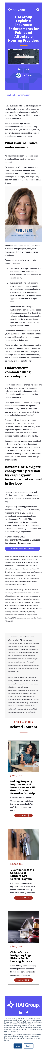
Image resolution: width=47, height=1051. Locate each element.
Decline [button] (28, 1046)
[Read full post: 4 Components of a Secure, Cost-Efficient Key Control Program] (23, 844)
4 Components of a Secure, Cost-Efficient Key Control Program (22, 874)
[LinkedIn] (20, 1012)
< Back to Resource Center (17, 95)
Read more (22, 815)
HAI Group (27, 75)
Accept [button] (18, 1046)
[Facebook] (27, 1012)
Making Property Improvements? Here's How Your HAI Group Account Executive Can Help (23, 787)
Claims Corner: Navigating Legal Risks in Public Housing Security (21, 957)
